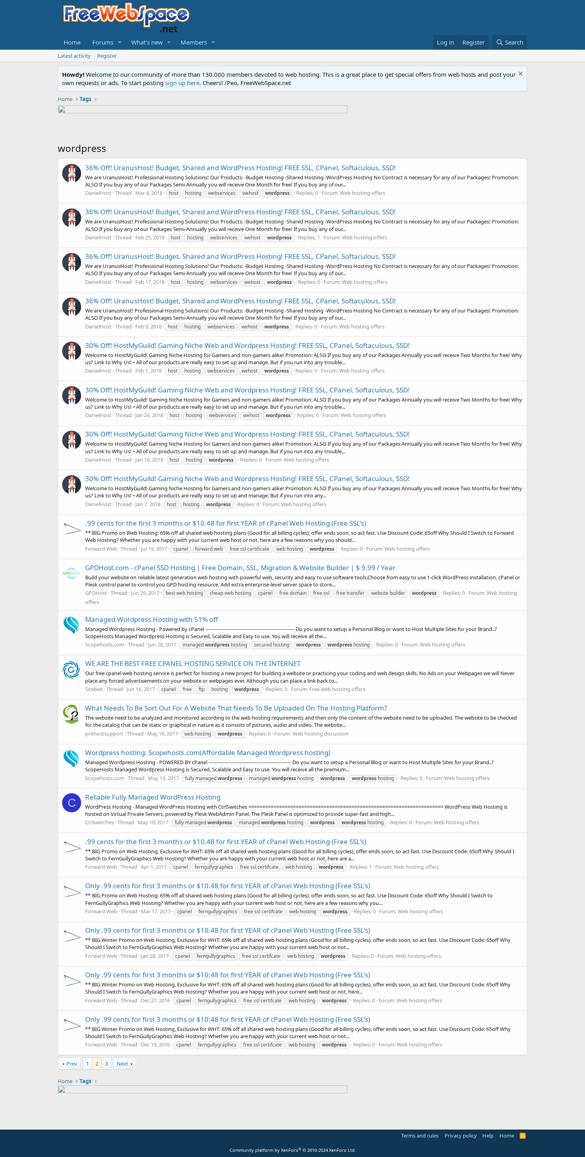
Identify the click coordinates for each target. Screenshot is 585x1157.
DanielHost (98, 192)
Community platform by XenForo (293, 1150)
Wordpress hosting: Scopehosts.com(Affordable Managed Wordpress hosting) (207, 752)
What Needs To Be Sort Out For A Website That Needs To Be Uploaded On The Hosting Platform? (236, 707)
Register (107, 55)
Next (122, 1063)
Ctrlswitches (99, 822)
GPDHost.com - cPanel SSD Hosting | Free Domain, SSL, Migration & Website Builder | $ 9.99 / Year (240, 567)
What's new (147, 42)
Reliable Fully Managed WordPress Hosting (152, 797)
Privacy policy (461, 1135)
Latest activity (74, 55)
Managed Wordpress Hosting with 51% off (151, 619)
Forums (102, 42)
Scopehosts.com (104, 644)
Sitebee (94, 689)
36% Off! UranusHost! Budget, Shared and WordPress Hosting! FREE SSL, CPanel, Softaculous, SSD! (240, 167)
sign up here (182, 83)
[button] (119, 42)
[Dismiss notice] (519, 74)
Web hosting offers (362, 192)
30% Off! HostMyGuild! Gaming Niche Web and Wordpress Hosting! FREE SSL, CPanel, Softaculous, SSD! (247, 345)
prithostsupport (104, 733)
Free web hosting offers (337, 689)
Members (194, 42)
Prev (71, 1063)
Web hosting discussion (320, 733)
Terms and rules (420, 1135)
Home (72, 42)
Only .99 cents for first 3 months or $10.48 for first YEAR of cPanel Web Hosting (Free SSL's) (227, 885)
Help (487, 1135)
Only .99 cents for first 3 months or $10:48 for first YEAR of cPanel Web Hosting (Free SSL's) (227, 974)
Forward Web (101, 548)
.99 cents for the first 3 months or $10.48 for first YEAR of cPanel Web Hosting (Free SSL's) (225, 523)
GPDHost (96, 592)
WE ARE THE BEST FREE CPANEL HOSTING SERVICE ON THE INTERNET (192, 663)
